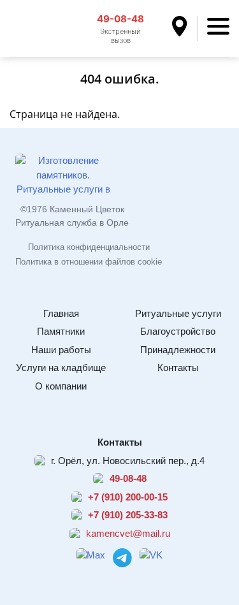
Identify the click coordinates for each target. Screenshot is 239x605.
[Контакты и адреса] (185, 28)
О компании (61, 386)
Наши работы (61, 349)
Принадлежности (177, 349)
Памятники (61, 331)
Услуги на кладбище (61, 367)
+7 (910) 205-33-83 (128, 514)
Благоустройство (177, 331)
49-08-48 (120, 19)
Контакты (178, 367)
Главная (61, 313)
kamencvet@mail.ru (128, 533)
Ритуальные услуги (178, 313)
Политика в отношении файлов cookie (88, 261)
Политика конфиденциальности (89, 247)
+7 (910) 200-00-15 (128, 497)
